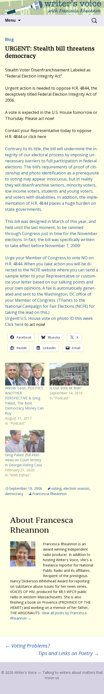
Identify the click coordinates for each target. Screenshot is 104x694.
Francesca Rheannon (49, 493)
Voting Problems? (27, 645)
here (19, 324)
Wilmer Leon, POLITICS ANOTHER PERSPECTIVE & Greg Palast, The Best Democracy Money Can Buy (24, 400)
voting (56, 488)
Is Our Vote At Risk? (65, 387)
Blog (9, 39)
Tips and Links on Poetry (68, 653)
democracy (14, 493)
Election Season (76, 488)
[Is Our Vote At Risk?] (69, 374)
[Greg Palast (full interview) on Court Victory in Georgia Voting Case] (24, 441)
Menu (10, 20)
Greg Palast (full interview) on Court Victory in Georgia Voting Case (23, 459)
